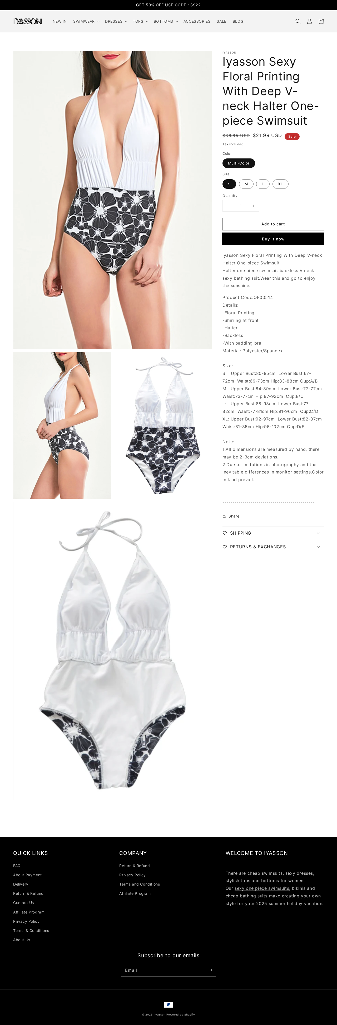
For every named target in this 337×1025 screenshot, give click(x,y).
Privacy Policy (26, 921)
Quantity (229, 196)
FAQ (17, 865)
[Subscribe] (210, 970)
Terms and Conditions (139, 884)
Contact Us (23, 902)
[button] (298, 21)
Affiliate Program (28, 912)
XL (280, 184)
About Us (21, 939)
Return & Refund (28, 893)
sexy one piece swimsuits (262, 888)
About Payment (27, 875)
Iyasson (160, 1014)
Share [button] (234, 516)
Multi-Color (239, 163)
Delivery (20, 884)
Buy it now (273, 238)
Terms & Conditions (31, 930)
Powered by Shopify (180, 1014)
